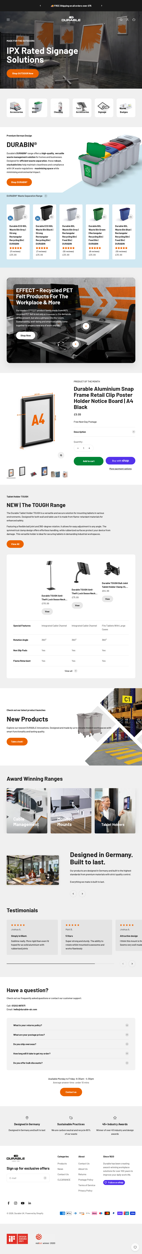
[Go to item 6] (66, 474)
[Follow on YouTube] (23, 1203)
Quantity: (78, 441)
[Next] (101, 5)
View (47, 611)
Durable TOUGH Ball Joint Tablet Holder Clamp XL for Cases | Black (115, 585)
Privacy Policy (85, 1190)
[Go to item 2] (22, 472)
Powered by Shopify (34, 1213)
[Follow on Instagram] (15, 1203)
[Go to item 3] (33, 474)
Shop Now (26, 335)
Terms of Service (86, 1185)
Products (62, 1163)
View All (15, 544)
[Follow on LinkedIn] (30, 1203)
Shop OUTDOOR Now (22, 73)
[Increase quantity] (89, 448)
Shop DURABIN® (19, 182)
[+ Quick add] (24, 216)
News (60, 1168)
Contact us (71, 1092)
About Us (83, 1168)
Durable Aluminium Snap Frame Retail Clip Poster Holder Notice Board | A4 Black (104, 397)
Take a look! (17, 741)
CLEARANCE (64, 1179)
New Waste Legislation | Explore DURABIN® (71, 5)
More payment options (120, 468)
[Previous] (40, 5)
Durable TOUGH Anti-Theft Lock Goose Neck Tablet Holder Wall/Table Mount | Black (84, 591)
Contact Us (63, 1174)
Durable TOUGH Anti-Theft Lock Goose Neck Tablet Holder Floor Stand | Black (55, 597)
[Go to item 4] (44, 472)
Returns (82, 1174)
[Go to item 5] (55, 474)
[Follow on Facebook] (8, 1203)
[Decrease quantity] (78, 448)
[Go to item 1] (11, 473)
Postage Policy (85, 1179)
